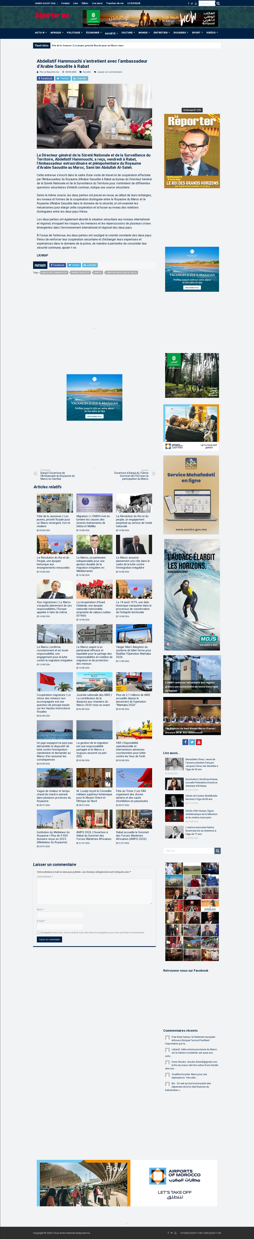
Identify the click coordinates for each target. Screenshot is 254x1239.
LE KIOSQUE (133, 3)
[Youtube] (195, 3)
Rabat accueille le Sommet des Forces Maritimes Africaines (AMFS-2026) (132, 836)
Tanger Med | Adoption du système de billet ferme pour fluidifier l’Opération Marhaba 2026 (133, 652)
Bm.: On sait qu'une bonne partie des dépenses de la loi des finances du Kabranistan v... (188, 1086)
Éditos (85, 3)
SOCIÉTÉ (110, 33)
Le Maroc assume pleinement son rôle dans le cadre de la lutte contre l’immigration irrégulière (133, 562)
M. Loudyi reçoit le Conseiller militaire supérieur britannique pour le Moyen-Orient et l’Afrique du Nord (94, 796)
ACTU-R (39, 32)
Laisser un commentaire (110, 72)
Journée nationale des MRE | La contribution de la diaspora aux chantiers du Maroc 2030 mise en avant (94, 700)
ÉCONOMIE (92, 32)
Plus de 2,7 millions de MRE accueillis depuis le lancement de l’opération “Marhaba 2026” (133, 700)
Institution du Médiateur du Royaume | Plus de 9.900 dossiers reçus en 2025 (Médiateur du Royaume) (53, 837)
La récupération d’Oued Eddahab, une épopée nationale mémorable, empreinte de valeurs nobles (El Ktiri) (93, 609)
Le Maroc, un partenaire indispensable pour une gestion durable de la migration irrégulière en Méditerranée (91, 564)
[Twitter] (192, 3)
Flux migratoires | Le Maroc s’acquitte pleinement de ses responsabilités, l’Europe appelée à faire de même (54, 607)
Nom (40, 909)
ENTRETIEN (161, 32)
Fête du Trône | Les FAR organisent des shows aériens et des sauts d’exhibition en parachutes (132, 796)
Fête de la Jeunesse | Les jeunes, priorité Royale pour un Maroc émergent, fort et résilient (98, 45)
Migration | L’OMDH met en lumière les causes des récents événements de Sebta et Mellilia (93, 521)
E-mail (41, 921)
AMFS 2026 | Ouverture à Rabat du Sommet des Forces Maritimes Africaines (93, 836)
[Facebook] (188, 3)
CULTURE (127, 32)
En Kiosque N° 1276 (192, 110)
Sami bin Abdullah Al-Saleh (122, 272)
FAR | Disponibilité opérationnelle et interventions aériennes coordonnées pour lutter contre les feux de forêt (131, 749)
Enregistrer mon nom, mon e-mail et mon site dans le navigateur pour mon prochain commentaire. (93, 932)
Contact (65, 3)
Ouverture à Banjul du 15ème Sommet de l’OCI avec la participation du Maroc (131, 474)
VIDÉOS (211, 32)
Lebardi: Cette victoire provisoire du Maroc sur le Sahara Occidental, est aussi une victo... (191, 1052)
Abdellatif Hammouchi (54, 272)
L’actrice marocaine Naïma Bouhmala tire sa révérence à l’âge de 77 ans (201, 830)
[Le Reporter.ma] (52, 14)
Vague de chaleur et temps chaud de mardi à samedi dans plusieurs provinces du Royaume (54, 796)
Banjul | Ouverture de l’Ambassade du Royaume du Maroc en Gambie (58, 474)
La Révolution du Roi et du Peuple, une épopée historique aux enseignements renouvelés (53, 562)
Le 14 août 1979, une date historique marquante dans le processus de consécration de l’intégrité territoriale (134, 607)
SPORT (196, 32)
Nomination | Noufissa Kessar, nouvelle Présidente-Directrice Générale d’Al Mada (202, 782)
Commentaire (45, 876)
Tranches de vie (115, 3)
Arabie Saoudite (80, 272)
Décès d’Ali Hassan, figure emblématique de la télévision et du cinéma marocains (202, 814)
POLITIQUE (73, 32)
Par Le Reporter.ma (49, 72)
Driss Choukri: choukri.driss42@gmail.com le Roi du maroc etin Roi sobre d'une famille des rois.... (191, 1065)
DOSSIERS (179, 32)
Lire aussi (97, 3)
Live (75, 3)
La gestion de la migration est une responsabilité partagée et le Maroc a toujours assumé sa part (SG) (92, 749)
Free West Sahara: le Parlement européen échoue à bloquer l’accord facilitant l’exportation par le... (190, 1040)
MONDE (143, 32)
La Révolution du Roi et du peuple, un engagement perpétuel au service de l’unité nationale (134, 521)
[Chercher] (218, 3)
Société (87, 72)
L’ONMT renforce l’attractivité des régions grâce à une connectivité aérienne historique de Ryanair (191, 686)
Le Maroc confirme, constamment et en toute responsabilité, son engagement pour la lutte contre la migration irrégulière (55, 653)
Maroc (98, 272)
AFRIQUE (55, 32)
